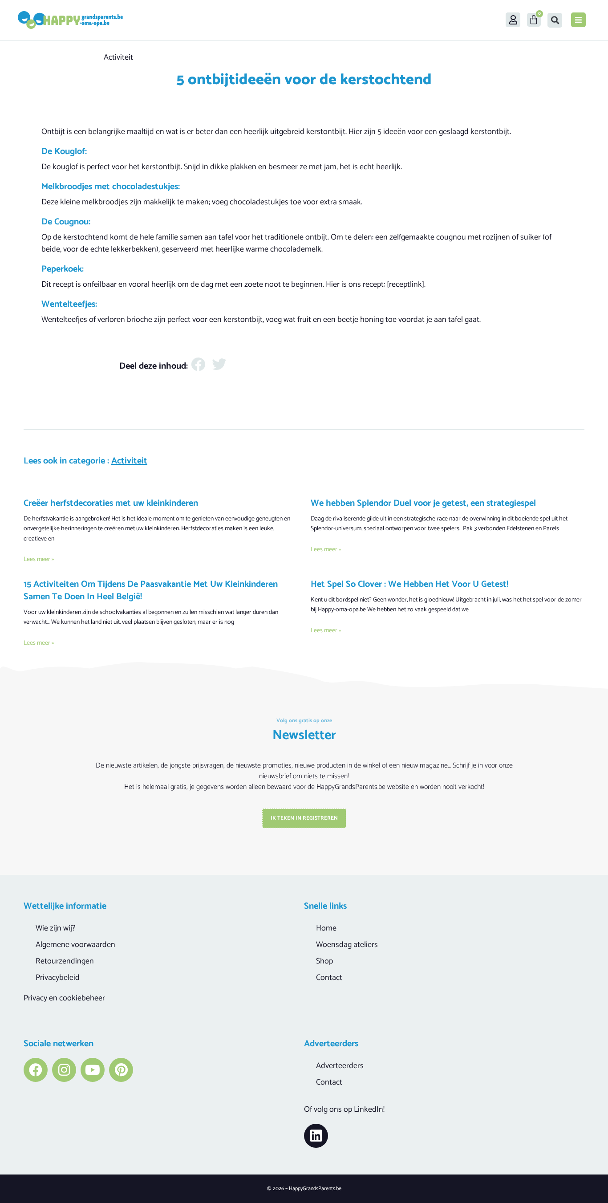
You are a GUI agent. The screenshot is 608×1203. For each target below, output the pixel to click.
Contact (329, 977)
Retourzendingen (65, 961)
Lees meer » (39, 559)
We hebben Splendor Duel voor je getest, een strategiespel (423, 503)
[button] (554, 20)
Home (326, 928)
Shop (324, 961)
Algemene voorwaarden (75, 944)
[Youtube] (93, 1070)
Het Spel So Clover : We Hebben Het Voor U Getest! (409, 584)
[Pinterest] (121, 1070)
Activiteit (118, 57)
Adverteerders (340, 1066)
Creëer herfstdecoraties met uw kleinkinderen (111, 503)
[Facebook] (36, 1070)
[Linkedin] (316, 1136)
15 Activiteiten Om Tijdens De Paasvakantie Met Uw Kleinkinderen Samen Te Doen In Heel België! (151, 590)
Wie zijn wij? (55, 928)
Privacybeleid (58, 977)
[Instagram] (64, 1070)
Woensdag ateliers (347, 944)
